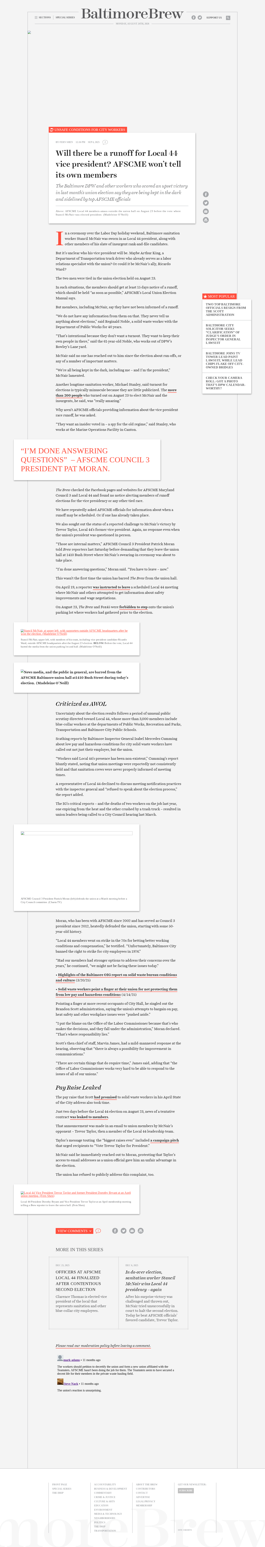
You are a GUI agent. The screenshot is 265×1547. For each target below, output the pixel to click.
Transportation (105, 1530)
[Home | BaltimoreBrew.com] (132, 13)
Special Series (61, 1488)
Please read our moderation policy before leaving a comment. (103, 1345)
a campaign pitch (164, 1140)
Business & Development (110, 1488)
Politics (99, 1522)
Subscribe (186, 1490)
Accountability (105, 1484)
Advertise (143, 1497)
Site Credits (185, 1530)
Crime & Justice (104, 1497)
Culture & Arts (104, 1501)
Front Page (59, 1484)
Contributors (145, 1488)
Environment (103, 1509)
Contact (142, 1493)
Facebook (193, 17)
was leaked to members (89, 1116)
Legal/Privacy (145, 1501)
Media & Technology (108, 1514)
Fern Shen (66, 142)
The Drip (57, 1493)
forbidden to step (133, 606)
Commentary (103, 1493)
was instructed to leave (111, 587)
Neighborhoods (104, 1518)
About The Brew (147, 1484)
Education (101, 1505)
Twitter (199, 17)
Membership (144, 1505)
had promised (105, 1097)
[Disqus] (118, 1402)
